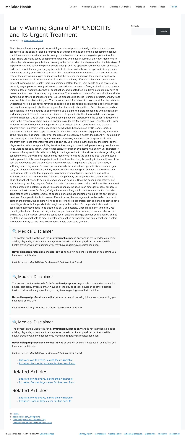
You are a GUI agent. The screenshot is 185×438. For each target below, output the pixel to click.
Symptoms (35, 417)
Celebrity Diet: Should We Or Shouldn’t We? (32, 422)
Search (135, 26)
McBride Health (18, 7)
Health (174, 6)
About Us (162, 433)
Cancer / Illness (157, 6)
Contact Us (100, 433)
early (27, 417)
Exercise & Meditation (120, 6)
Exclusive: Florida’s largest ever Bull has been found (47, 363)
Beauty (73, 6)
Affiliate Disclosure (133, 433)
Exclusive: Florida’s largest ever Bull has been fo (45, 401)
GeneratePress (47, 433)
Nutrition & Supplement (93, 6)
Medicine (140, 6)
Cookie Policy (114, 433)
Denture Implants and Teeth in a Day (29, 419)
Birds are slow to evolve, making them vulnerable (46, 360)
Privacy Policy (85, 433)
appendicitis (18, 417)
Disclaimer (150, 433)
